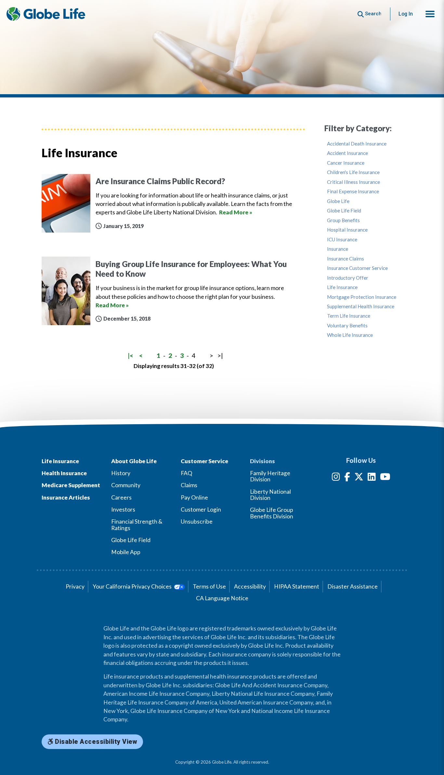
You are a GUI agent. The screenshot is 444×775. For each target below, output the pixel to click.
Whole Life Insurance (350, 335)
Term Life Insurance (348, 316)
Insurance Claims (345, 258)
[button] (430, 13)
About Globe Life (134, 461)
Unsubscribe (197, 521)
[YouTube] (385, 478)
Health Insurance (64, 473)
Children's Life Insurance (353, 172)
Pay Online (194, 497)
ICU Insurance (342, 239)
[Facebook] (347, 478)
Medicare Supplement (71, 485)
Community (125, 485)
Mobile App (125, 552)
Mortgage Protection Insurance (361, 297)
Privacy (75, 586)
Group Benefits (343, 220)
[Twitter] (358, 478)
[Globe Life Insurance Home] (46, 13)
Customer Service (204, 461)
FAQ (186, 473)
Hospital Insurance (347, 230)
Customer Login (201, 509)
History (120, 473)
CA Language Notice (222, 598)
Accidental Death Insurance (356, 143)
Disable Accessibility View (95, 741)
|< (130, 355)
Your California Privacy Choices (133, 586)
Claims (189, 485)
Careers (121, 497)
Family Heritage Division (270, 476)
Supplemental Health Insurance (360, 306)
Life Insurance (342, 287)
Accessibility (250, 586)
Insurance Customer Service (357, 268)
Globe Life (338, 201)
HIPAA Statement (296, 586)
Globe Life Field (344, 210)
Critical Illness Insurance (353, 182)
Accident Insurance (347, 153)
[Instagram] (336, 478)
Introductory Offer (347, 278)
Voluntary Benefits (347, 325)
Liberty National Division (270, 494)
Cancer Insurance (345, 163)
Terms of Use (209, 586)
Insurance (337, 249)
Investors (123, 509)
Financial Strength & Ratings (137, 524)
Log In (405, 14)
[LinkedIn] (372, 478)
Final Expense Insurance (353, 191)
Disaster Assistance (352, 586)
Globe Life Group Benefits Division (271, 512)
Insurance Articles (66, 497)
